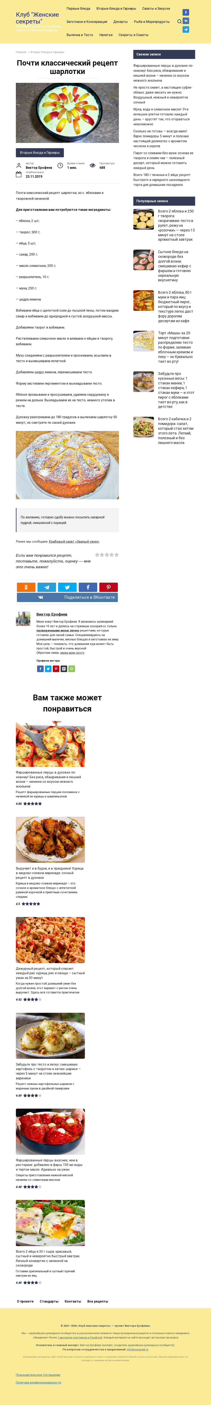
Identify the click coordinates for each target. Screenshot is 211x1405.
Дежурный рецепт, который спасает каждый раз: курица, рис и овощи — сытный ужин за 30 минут (50, 973)
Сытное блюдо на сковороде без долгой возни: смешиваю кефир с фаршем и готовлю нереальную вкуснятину (174, 266)
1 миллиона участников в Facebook (79, 1337)
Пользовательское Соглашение (38, 1375)
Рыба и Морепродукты (152, 22)
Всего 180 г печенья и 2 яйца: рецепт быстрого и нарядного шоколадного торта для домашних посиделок (162, 180)
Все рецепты (97, 1301)
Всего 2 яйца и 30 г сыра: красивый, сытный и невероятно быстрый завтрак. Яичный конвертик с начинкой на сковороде (48, 1258)
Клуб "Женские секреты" (37, 18)
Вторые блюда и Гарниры (116, 9)
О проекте (25, 1301)
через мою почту (72, 653)
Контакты (73, 1301)
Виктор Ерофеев (51, 614)
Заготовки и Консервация (87, 22)
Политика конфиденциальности (38, 1382)
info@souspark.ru (137, 1349)
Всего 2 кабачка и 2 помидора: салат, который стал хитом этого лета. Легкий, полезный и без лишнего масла (175, 431)
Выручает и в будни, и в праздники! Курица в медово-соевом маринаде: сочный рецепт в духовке (49, 872)
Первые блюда (78, 9)
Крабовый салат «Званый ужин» (74, 541)
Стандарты (49, 1301)
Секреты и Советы (134, 35)
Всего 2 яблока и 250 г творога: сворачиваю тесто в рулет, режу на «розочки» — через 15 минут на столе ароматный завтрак (176, 225)
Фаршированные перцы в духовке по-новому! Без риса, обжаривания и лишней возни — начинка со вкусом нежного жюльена (48, 779)
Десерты (120, 22)
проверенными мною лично (57, 630)
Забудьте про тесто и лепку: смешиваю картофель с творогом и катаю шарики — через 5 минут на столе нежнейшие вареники (48, 1071)
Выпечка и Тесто (80, 35)
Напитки (106, 35)
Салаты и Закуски (156, 9)
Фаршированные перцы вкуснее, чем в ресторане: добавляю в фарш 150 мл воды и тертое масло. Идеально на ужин (49, 1164)
